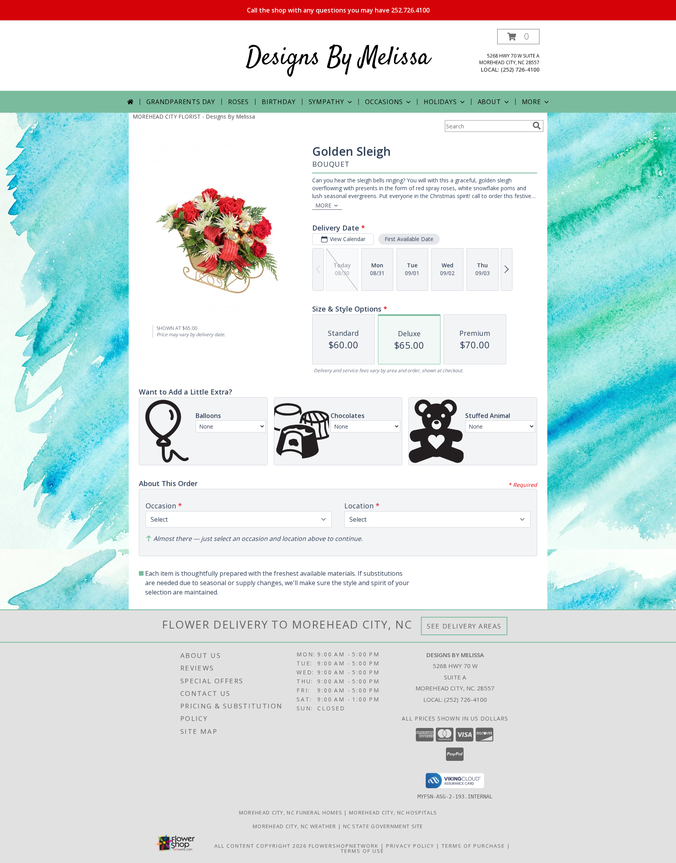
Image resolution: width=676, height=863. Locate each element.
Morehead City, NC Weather (294, 826)
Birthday (278, 101)
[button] (518, 36)
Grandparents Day (180, 101)
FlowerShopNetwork (344, 845)
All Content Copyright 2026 (260, 845)
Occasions (384, 101)
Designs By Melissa (338, 58)
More (531, 101)
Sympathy (326, 101)
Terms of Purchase (473, 845)
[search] (536, 125)
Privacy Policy (410, 845)
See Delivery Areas (464, 626)
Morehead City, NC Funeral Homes (290, 812)
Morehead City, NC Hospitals (393, 812)
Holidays (440, 101)
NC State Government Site (383, 826)
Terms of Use (362, 850)
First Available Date (409, 239)
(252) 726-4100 (520, 69)
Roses (238, 101)
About (489, 101)
